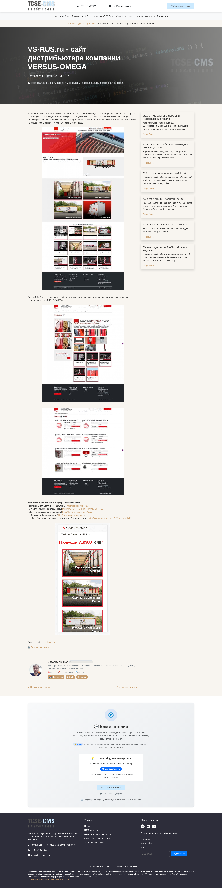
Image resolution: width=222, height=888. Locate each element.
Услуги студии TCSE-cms (102, 16)
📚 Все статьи (56, 677)
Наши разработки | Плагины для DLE (71, 16)
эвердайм (74, 82)
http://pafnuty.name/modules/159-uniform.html (109, 518)
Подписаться (179, 854)
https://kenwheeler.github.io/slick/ (77, 512)
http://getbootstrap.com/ (77, 506)
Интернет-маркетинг (145, 16)
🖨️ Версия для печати (38, 647)
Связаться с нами (181, 6)
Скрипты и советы (125, 16)
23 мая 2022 (51, 75)
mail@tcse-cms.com (121, 6)
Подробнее (148, 134)
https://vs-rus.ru (48, 642)
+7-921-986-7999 (88, 6)
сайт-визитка (115, 82)
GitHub (70, 677)
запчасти (62, 82)
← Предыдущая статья (39, 687)
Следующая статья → (127, 687)
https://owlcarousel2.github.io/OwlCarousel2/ (82, 509)
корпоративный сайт (43, 82)
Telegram (82, 677)
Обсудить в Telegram (111, 787)
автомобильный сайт (94, 82)
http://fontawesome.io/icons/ (70, 515)
